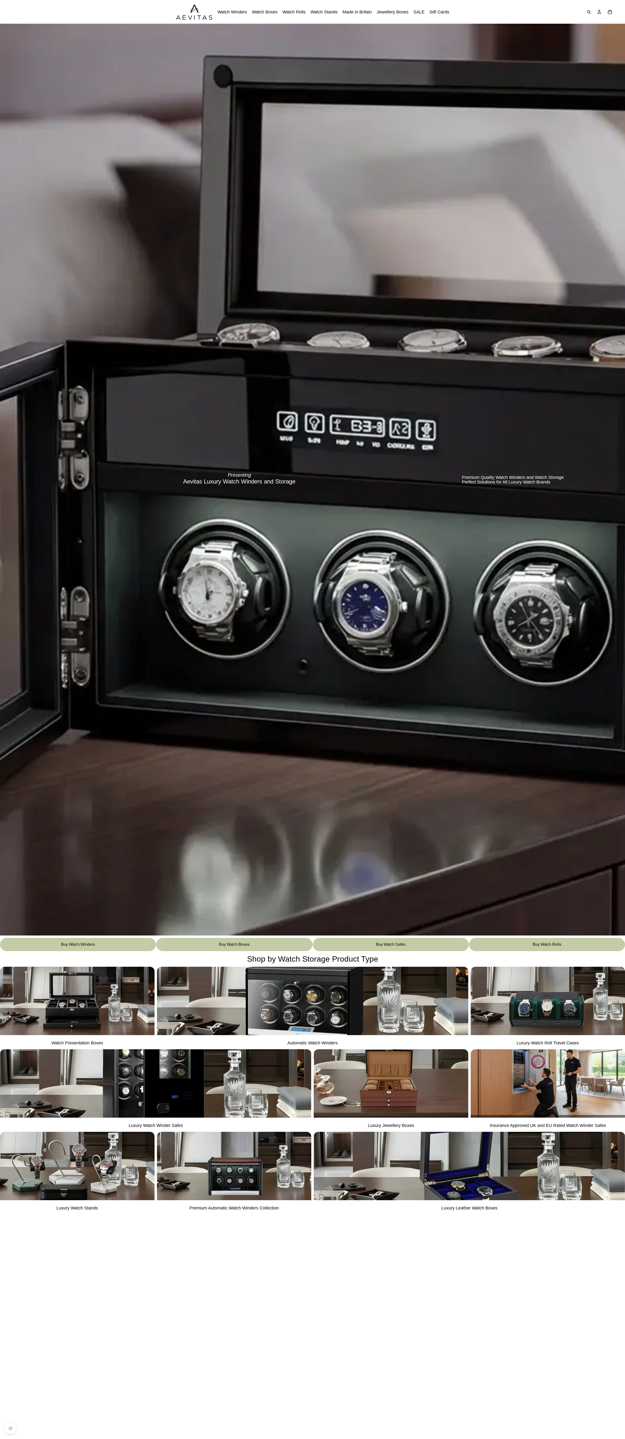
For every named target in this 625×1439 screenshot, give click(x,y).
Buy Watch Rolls (547, 944)
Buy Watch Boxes (234, 944)
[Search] (588, 12)
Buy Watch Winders (78, 944)
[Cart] (609, 12)
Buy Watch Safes (391, 944)
